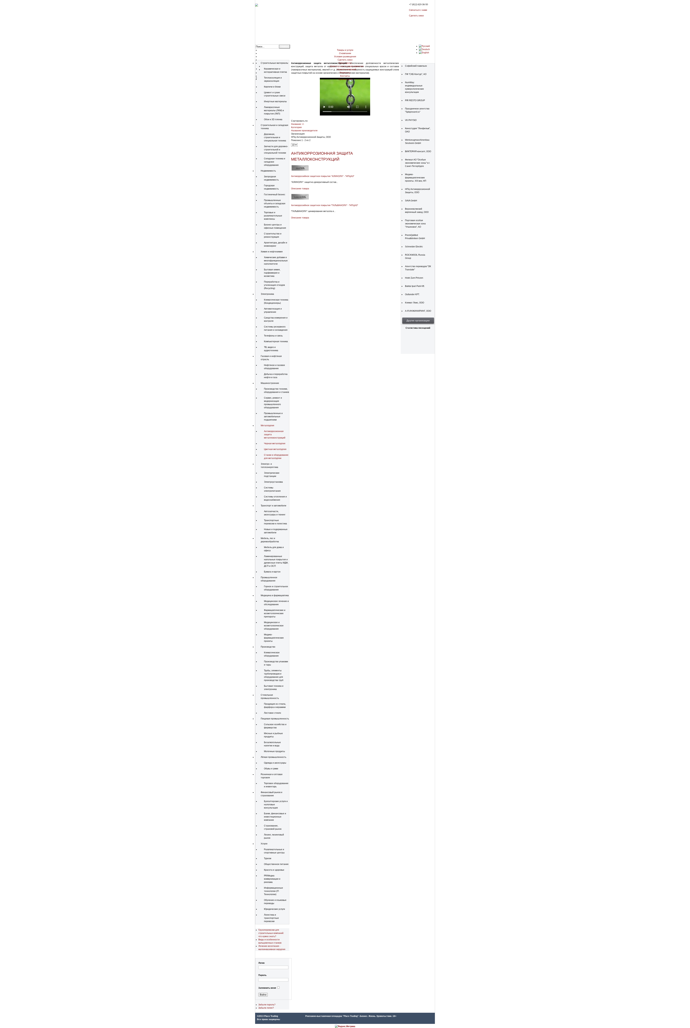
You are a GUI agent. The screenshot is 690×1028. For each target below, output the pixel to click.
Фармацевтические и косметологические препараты (274, 613)
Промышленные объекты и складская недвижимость (274, 203)
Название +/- (297, 124)
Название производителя (304, 130)
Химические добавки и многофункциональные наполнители (276, 260)
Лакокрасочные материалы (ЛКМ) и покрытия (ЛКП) (274, 110)
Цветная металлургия (275, 449)
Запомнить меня (267, 988)
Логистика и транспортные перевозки (271, 918)
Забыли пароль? (266, 1004)
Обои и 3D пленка (273, 119)
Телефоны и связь (273, 335)
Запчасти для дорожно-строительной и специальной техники (276, 149)
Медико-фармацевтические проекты (274, 637)
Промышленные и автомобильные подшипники (273, 416)
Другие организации (418, 320)
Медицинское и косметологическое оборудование (274, 625)
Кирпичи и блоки (272, 87)
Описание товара (300, 188)
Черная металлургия (274, 443)
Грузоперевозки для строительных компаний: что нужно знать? (271, 933)
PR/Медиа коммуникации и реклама (272, 878)
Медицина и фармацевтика (275, 595)
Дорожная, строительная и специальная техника (275, 137)
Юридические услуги (274, 909)
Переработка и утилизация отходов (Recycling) (274, 285)
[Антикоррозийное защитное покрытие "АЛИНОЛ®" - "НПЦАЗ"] (300, 170)
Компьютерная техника (276, 341)
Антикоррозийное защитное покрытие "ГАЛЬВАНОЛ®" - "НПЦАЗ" (324, 205)
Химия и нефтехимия (272, 251)
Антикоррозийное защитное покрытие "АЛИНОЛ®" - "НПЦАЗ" (322, 176)
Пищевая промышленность (275, 718)
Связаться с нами (418, 10)
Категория (296, 127)
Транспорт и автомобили (273, 505)
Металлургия (267, 425)
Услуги (264, 843)
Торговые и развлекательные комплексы (273, 215)
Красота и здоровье (274, 870)
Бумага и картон (272, 571)
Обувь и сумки (271, 768)
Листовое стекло (272, 713)
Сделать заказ (416, 15)
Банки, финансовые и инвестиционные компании (275, 816)
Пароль (262, 975)
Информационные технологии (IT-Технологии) (273, 891)
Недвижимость (268, 171)
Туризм (267, 858)
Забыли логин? (266, 1008)
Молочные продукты (274, 751)
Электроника (267, 294)
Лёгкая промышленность (273, 757)
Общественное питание (276, 864)
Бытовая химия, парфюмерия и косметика (272, 272)
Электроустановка (273, 482)
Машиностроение (270, 383)
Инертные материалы (275, 101)
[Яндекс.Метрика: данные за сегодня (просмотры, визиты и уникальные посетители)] (345, 1026)
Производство (268, 647)
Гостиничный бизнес (274, 194)
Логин (261, 963)
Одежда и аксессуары (275, 763)
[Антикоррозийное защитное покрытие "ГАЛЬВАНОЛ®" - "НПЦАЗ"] (300, 199)
